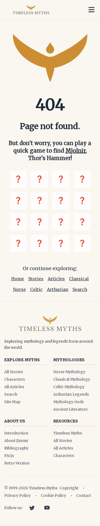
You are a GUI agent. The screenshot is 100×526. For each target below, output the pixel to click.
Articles (56, 278)
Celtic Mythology (69, 386)
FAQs (9, 455)
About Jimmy (16, 440)
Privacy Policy (17, 495)
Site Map (12, 401)
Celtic (36, 289)
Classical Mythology (71, 379)
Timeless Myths (67, 433)
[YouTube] (47, 507)
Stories (35, 278)
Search (80, 289)
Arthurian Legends (71, 394)
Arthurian (57, 289)
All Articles (14, 386)
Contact (83, 495)
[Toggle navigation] (91, 9)
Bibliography (16, 448)
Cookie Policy (53, 495)
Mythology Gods (68, 401)
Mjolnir (75, 150)
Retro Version (17, 463)
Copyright (68, 488)
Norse (19, 289)
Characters (14, 379)
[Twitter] (32, 507)
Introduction (16, 433)
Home (17, 278)
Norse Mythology (69, 371)
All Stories (13, 371)
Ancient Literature (70, 409)
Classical (79, 278)
